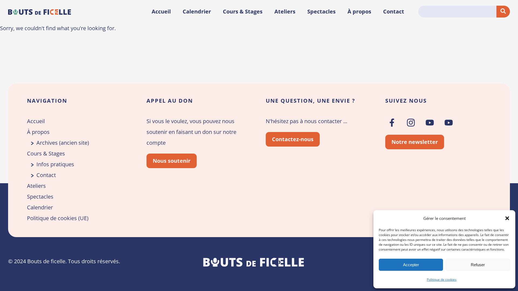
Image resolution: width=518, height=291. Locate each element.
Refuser (478, 264)
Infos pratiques (55, 164)
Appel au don (169, 100)
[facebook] (392, 122)
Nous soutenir (171, 160)
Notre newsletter (414, 142)
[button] (507, 218)
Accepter (411, 264)
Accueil (161, 11)
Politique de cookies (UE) (57, 218)
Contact (393, 11)
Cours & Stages (243, 11)
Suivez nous (406, 100)
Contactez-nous (292, 139)
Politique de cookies (441, 279)
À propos (359, 11)
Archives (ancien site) (62, 142)
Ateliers (284, 11)
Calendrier (197, 11)
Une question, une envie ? (310, 100)
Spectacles (321, 11)
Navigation (47, 100)
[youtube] (430, 122)
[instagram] (411, 122)
